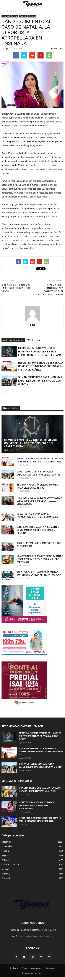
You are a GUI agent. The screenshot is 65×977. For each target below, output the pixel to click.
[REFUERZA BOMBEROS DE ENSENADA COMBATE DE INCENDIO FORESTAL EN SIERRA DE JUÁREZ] (9, 366)
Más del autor (33, 340)
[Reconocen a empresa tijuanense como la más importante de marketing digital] (9, 821)
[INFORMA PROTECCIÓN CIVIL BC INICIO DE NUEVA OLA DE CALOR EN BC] (8, 487)
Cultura (5, 355)
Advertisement (37, 968)
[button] (61, 4)
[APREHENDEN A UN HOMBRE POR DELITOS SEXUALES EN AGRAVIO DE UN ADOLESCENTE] (8, 575)
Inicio (4, 11)
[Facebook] (16, 957)
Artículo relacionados (13, 340)
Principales (7, 846)
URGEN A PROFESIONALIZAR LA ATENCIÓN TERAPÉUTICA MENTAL (16, 288)
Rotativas (32, 16)
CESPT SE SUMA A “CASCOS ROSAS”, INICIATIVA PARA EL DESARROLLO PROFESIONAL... (37, 805)
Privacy (25, 968)
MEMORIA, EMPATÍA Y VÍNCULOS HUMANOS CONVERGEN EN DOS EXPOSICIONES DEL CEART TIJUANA (39, 352)
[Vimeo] (32, 957)
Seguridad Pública (10, 864)
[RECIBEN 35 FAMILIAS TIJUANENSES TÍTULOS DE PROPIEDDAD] (8, 546)
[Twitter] (24, 957)
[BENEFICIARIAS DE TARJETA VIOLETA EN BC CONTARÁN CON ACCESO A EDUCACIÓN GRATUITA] (8, 530)
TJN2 (7, 48)
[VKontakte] (41, 957)
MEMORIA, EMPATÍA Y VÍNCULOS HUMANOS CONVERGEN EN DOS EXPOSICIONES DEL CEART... (40, 736)
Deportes (5, 16)
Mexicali (5, 869)
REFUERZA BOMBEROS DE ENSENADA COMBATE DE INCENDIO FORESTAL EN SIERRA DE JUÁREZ (40, 366)
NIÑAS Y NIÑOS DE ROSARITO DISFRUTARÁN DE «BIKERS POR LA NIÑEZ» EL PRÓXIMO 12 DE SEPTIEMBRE (40, 559)
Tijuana (5, 850)
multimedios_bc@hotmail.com (39, 936)
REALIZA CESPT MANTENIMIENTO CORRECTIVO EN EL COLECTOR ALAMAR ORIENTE (48, 290)
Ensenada (23, 16)
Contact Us (50, 968)
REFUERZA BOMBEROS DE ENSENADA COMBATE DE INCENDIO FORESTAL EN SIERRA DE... (41, 751)
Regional (14, 16)
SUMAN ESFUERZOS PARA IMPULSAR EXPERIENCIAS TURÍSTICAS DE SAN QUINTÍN (40, 381)
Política (5, 860)
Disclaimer (14, 968)
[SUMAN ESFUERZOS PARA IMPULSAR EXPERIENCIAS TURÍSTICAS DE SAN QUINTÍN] (9, 381)
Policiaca (6, 873)
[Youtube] (49, 957)
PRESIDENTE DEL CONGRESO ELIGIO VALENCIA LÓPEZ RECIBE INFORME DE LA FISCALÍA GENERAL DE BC (39, 501)
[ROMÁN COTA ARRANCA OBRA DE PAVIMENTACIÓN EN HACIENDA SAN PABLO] (8, 517)
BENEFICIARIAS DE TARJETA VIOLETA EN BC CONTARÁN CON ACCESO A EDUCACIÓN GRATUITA (38, 530)
